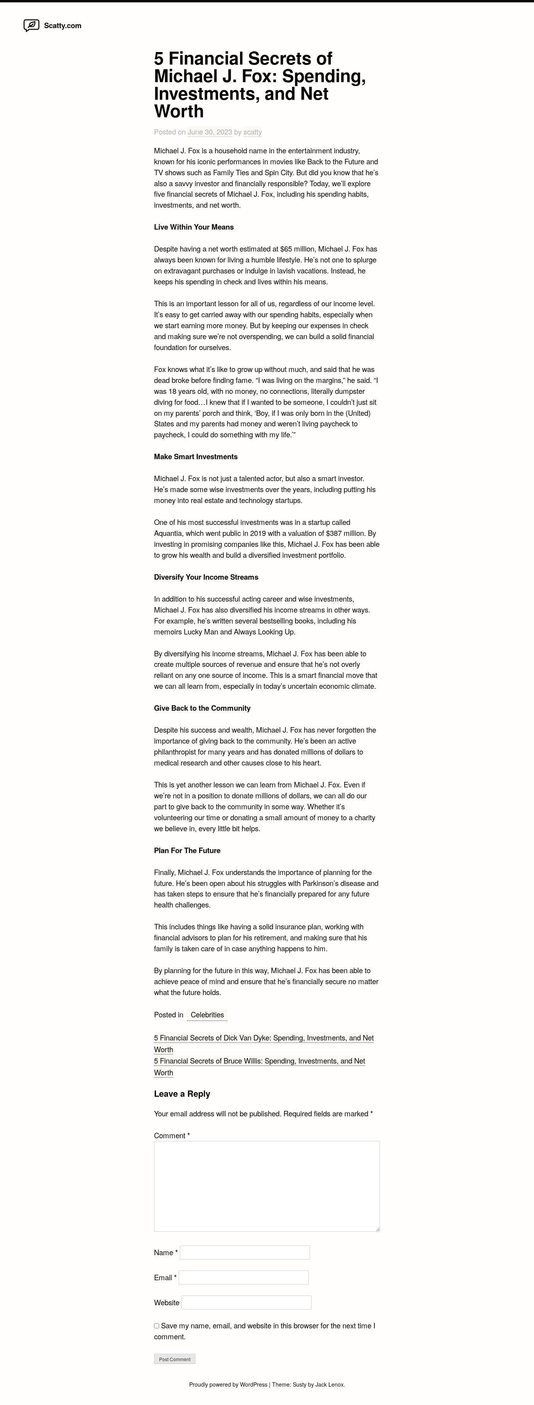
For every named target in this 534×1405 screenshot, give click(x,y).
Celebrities (207, 1014)
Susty (299, 1384)
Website (166, 1302)
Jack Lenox (329, 1384)
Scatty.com (63, 25)
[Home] (31, 31)
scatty (253, 131)
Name (166, 1252)
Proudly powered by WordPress (229, 1384)
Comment (172, 1135)
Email (165, 1277)
